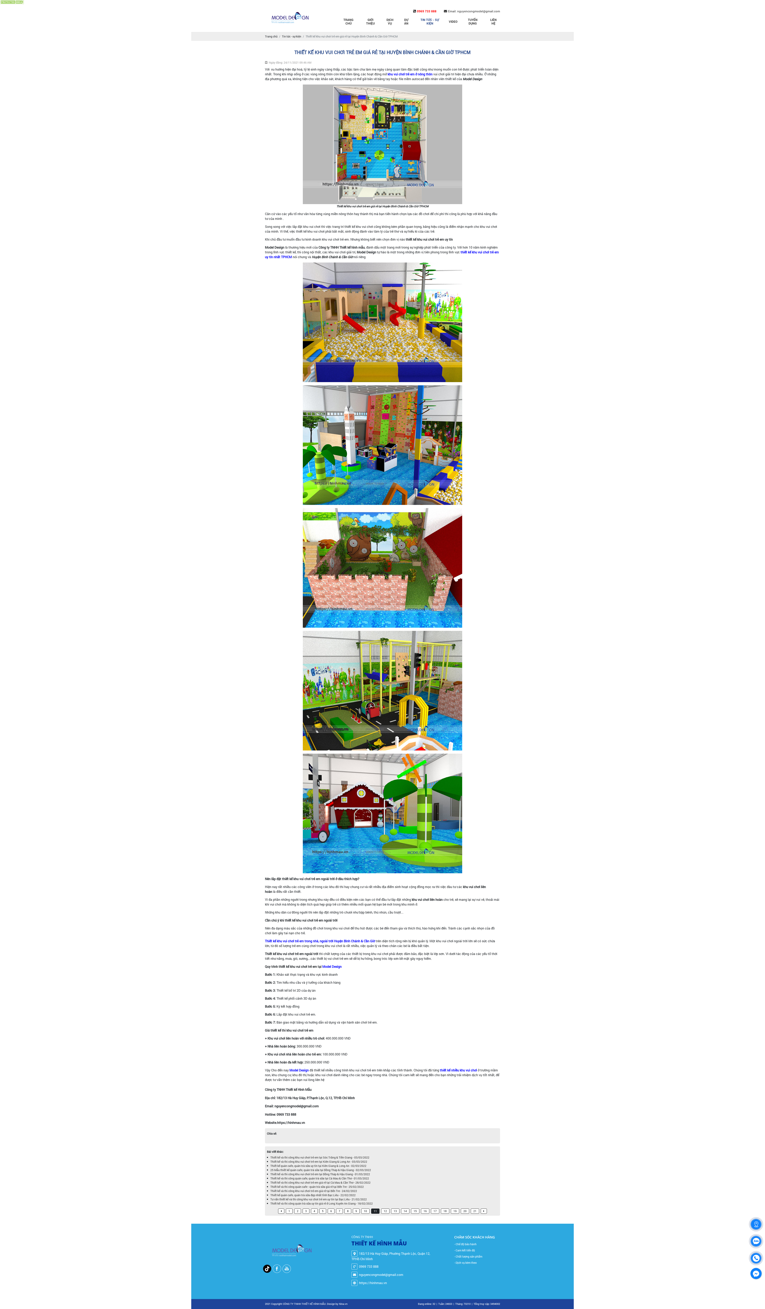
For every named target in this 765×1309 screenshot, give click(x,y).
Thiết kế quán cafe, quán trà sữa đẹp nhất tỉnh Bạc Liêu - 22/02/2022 (313, 1195)
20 (465, 1211)
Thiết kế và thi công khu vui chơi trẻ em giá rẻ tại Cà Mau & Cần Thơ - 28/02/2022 (320, 1182)
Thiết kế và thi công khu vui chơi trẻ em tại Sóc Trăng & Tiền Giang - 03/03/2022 (319, 1157)
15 (415, 1211)
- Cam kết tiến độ (464, 1250)
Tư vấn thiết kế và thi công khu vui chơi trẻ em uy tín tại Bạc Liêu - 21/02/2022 (318, 1199)
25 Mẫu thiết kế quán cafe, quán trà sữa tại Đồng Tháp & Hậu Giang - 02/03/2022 (320, 1170)
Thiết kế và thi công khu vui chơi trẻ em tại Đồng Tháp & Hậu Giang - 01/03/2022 (320, 1174)
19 (455, 1211)
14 (405, 1211)
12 (385, 1211)
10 (365, 1211)
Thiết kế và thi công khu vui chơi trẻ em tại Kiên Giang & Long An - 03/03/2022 (318, 1161)
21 (475, 1211)
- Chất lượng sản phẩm (468, 1256)
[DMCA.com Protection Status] (12, 2)
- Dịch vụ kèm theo (465, 1263)
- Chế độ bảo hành (465, 1244)
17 (435, 1211)
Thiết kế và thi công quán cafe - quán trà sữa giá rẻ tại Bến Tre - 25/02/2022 (317, 1187)
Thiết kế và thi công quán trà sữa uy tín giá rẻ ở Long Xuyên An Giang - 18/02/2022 (321, 1203)
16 (425, 1211)
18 (445, 1211)
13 (395, 1211)
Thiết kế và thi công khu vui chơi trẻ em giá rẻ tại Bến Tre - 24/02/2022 (313, 1191)
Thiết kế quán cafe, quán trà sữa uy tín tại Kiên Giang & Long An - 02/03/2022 (318, 1166)
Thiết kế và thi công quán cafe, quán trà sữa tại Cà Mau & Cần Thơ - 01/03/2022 (319, 1178)
